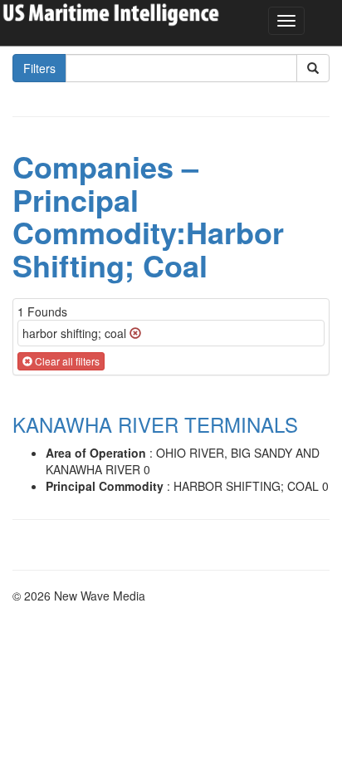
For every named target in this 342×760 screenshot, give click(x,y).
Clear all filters (66, 361)
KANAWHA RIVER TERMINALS (155, 424)
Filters (39, 68)
